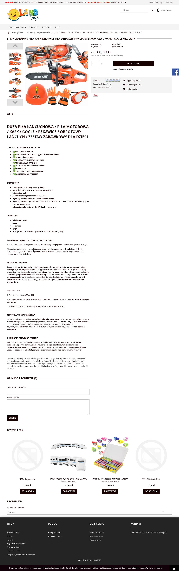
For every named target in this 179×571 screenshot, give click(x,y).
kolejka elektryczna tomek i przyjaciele (23, 361)
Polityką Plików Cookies (73, 568)
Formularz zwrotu (55, 536)
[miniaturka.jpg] (15, 58)
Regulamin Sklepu (14, 551)
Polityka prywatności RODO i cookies (21, 554)
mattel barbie (77, 361)
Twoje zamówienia (97, 532)
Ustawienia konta (96, 536)
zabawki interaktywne (68, 366)
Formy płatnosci (54, 532)
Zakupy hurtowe (13, 532)
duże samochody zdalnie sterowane (55, 361)
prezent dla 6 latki (14, 358)
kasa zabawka (30, 366)
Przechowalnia (95, 540)
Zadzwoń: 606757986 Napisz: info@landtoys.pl (149, 532)
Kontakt (10, 540)
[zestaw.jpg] (15, 71)
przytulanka (56, 358)
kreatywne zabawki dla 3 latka (59, 363)
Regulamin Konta (13, 547)
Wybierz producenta (15, 507)
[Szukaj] (152, 10)
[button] (131, 80)
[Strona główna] (22, 13)
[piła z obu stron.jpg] (15, 93)
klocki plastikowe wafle (47, 366)
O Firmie (10, 536)
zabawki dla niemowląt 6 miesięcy (21, 363)
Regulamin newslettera (16, 543)
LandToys (107, 84)
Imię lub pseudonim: (16, 387)
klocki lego (41, 363)
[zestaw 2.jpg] (15, 81)
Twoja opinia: (13, 397)
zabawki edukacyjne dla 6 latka (36, 358)
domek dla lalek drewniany (74, 358)
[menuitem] (17, 27)
